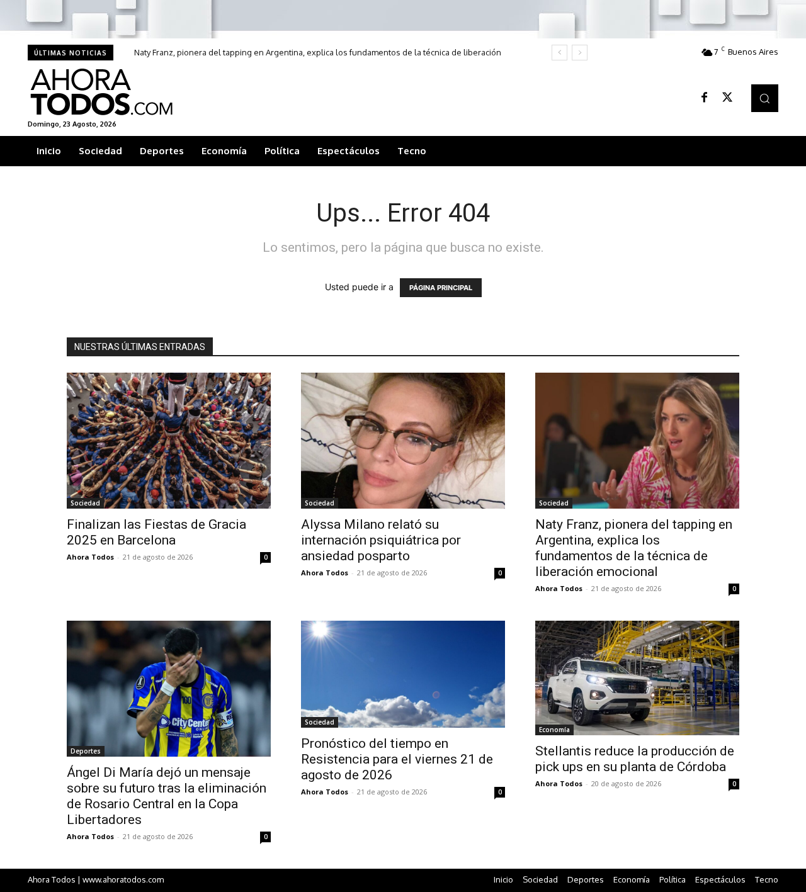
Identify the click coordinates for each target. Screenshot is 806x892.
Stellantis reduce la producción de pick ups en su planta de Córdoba (634, 758)
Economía (554, 729)
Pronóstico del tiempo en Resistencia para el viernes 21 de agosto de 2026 (397, 759)
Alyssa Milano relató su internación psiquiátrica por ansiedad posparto (381, 540)
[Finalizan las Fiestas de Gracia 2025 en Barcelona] (169, 441)
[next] (579, 52)
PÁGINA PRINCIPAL (440, 287)
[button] (764, 97)
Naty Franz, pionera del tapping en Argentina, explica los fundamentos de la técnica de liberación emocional (633, 548)
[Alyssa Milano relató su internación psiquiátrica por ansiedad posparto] (403, 441)
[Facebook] (704, 98)
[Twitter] (727, 98)
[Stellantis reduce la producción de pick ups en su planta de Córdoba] (637, 678)
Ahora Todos (90, 557)
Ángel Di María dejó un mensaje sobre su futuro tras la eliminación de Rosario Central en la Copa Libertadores (166, 796)
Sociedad (85, 503)
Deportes (86, 751)
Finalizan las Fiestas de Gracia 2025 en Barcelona (156, 532)
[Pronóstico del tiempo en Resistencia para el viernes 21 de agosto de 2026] (403, 674)
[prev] (559, 52)
